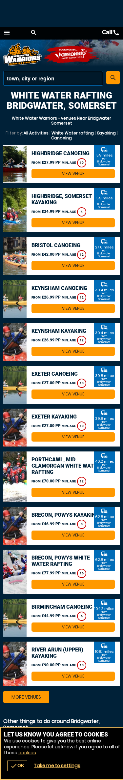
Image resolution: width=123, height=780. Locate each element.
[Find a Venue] (53, 78)
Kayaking (106, 133)
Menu (6, 32)
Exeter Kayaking (54, 417)
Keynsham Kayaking (58, 331)
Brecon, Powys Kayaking (65, 515)
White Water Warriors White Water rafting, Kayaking (23, 54)
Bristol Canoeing (55, 245)
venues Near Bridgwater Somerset (81, 120)
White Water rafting (72, 133)
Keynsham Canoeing (59, 288)
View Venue (73, 173)
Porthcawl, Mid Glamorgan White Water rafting (65, 465)
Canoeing (61, 138)
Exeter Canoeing (54, 374)
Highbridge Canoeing (60, 153)
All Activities (36, 133)
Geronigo (71, 54)
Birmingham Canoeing (61, 607)
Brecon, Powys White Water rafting (60, 561)
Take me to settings (57, 765)
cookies (27, 752)
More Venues (26, 697)
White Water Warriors (34, 118)
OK (17, 765)
